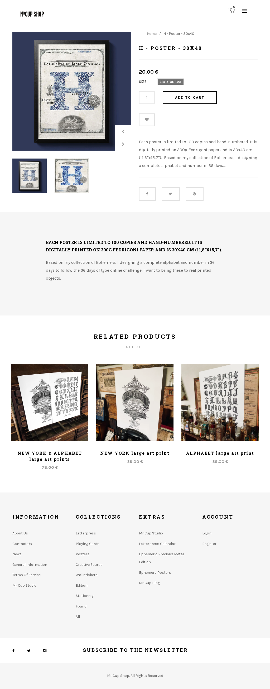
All (78, 616)
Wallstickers (87, 575)
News (17, 554)
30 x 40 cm (170, 82)
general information (29, 564)
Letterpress (86, 533)
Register (209, 544)
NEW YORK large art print (135, 453)
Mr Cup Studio (24, 585)
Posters (82, 554)
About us (20, 533)
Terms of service (26, 575)
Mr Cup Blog (149, 583)
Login (206, 533)
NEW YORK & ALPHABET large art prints (49, 456)
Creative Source (89, 564)
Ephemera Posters (155, 572)
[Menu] (244, 10)
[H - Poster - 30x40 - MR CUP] (71, 91)
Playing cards (87, 544)
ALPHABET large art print (220, 453)
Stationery (85, 596)
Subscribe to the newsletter (135, 650)
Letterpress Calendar (157, 544)
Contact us (22, 544)
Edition (82, 585)
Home (152, 34)
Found (81, 606)
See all (135, 347)
